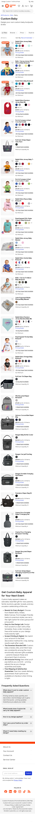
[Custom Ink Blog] (29, 791)
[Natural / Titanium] (26, 321)
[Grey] (19, 420)
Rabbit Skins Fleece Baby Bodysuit (23, 200)
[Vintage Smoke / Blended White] (23, 262)
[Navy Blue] (16, 420)
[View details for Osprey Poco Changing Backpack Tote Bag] (7, 539)
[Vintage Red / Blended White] (16, 262)
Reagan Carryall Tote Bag (23, 454)
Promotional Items (20, 801)
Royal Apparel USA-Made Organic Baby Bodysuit (23, 219)
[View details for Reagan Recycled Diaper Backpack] (7, 559)
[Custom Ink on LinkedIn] (10, 791)
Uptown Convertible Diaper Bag (24, 416)
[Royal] (16, 105)
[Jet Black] (29, 124)
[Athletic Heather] (19, 124)
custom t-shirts (27, 803)
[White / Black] (23, 321)
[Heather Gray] (16, 400)
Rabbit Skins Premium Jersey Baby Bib (22, 101)
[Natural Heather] (19, 203)
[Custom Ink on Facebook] (5, 791)
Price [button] (22, 33)
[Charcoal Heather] (16, 437)
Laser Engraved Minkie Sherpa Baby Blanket (22, 298)
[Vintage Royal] (29, 361)
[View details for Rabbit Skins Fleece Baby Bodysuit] (7, 206)
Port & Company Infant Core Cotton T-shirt (23, 180)
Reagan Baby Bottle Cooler (24, 435)
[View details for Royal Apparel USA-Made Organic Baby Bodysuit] (7, 226)
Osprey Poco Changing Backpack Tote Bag (23, 533)
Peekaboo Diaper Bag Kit (23, 493)
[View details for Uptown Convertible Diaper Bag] (7, 423)
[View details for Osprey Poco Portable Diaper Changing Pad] (7, 520)
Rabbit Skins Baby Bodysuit (24, 81)
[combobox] (17, 11)
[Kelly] (29, 84)
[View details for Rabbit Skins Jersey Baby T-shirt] (7, 167)
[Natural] (29, 223)
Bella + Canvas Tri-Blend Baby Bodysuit (23, 278)
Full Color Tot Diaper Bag (23, 376)
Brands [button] (12, 33)
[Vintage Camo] (23, 361)
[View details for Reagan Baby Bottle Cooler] (7, 442)
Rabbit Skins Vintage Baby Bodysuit (23, 357)
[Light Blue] (16, 242)
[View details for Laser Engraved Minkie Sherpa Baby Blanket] (7, 305)
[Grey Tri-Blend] (23, 282)
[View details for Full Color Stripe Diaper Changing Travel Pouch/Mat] (7, 578)
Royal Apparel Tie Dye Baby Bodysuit (24, 337)
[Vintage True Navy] (16, 361)
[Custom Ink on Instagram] (19, 791)
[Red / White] (19, 321)
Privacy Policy (9, 805)
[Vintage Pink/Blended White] (29, 262)
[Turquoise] (16, 46)
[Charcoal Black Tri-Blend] (26, 282)
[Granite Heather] (19, 46)
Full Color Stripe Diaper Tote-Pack (23, 141)
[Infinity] (16, 341)
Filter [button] (5, 33)
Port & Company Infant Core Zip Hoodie (23, 121)
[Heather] (19, 105)
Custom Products (8, 801)
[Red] (23, 46)
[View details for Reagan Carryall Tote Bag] (7, 462)
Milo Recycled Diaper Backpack (22, 397)
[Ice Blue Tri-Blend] (16, 282)
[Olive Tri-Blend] (19, 282)
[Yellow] (26, 65)
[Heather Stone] (19, 65)
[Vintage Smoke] (26, 361)
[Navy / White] (29, 321)
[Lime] (29, 184)
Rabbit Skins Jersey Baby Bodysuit (23, 42)
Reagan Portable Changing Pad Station (24, 474)
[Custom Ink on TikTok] (24, 791)
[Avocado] (26, 223)
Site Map (30, 801)
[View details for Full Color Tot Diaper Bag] (7, 384)
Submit (28, 773)
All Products (5, 15)
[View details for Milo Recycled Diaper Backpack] (7, 403)
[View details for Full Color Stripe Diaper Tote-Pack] (7, 147)
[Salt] (23, 223)
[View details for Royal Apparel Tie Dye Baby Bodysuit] (7, 344)
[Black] (26, 105)
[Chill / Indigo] (16, 321)
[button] (12, 43)
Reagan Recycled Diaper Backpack (23, 552)
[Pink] (29, 105)
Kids (11, 15)
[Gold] (29, 164)
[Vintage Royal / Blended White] (19, 262)
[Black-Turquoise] (16, 496)
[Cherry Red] (19, 223)
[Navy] (29, 65)
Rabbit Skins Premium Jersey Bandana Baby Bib (23, 318)
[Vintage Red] (19, 361)
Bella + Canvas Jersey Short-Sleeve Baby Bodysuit (24, 62)
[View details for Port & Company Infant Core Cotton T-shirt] (7, 187)
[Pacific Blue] (16, 223)
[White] (26, 46)
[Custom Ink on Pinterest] (15, 791)
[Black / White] (26, 262)
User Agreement (18, 807)
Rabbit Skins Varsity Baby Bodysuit (23, 259)
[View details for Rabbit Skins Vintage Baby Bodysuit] (7, 364)
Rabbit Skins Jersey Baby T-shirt (24, 160)
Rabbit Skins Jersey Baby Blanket (23, 239)
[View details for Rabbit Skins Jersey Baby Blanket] (7, 246)
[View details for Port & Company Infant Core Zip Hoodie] (7, 128)
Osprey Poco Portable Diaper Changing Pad (22, 513)
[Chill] (29, 46)
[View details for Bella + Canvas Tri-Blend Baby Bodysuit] (7, 285)
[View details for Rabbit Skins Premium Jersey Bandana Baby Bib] (7, 324)
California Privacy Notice (22, 805)
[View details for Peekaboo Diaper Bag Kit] (7, 500)
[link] (10, 6)
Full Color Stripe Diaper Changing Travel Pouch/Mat (24, 572)
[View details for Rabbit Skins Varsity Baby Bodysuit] (7, 265)
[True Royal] (16, 65)
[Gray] (16, 144)
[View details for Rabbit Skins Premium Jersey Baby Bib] (7, 108)
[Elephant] (16, 302)
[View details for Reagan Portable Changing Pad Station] (7, 481)
